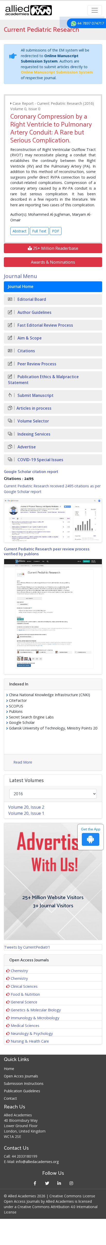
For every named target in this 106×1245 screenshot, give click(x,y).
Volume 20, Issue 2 (26, 807)
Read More (22, 762)
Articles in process (33, 408)
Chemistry (19, 970)
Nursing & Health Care (30, 1041)
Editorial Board (31, 299)
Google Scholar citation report (31, 471)
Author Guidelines (33, 312)
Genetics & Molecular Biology (36, 1009)
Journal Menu (20, 276)
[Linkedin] (59, 1183)
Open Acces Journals (21, 1076)
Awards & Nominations (53, 262)
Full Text (39, 231)
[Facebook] (34, 1183)
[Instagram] (71, 1183)
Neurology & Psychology (32, 1033)
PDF (55, 231)
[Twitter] (46, 1183)
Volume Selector (32, 421)
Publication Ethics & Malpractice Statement (43, 379)
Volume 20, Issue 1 (26, 813)
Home (9, 1068)
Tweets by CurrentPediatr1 (27, 947)
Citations (25, 351)
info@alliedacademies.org (37, 1161)
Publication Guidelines (22, 1090)
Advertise (26, 447)
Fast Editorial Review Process (44, 325)
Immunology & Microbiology (35, 1017)
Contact (10, 1098)
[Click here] (53, 520)
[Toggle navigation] (94, 10)
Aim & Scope (29, 338)
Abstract (19, 231)
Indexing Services (33, 434)
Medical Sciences (25, 1025)
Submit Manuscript (35, 395)
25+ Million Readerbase (55, 248)
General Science (24, 1002)
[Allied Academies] (28, 10)
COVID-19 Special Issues (39, 459)
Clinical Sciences (24, 986)
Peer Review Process (36, 364)
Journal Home (20, 286)
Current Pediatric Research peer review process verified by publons (47, 552)
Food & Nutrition (25, 994)
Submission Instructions (23, 1083)
